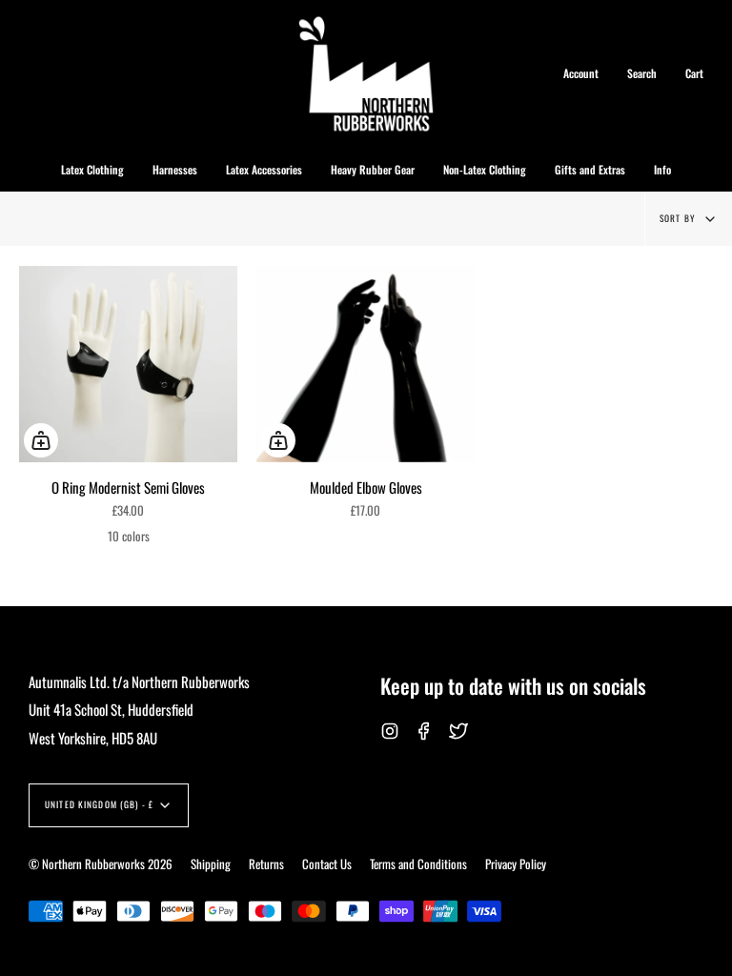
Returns (266, 863)
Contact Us (327, 863)
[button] (92, 170)
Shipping (211, 863)
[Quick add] (41, 440)
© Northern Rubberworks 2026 (101, 863)
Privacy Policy (515, 863)
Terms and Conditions (418, 863)
